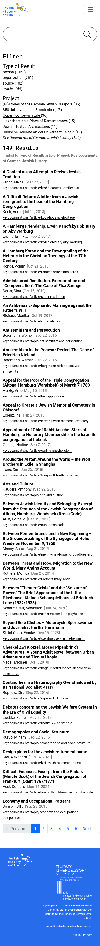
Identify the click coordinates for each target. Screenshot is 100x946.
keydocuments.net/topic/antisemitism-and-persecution (43, 341)
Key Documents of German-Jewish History (37, 138)
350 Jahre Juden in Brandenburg (30, 110)
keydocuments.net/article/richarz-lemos (32, 321)
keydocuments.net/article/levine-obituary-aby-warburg (42, 242)
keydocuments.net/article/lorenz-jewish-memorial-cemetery (46, 421)
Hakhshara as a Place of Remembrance (36, 121)
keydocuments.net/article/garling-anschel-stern (37, 450)
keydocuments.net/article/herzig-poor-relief (34, 396)
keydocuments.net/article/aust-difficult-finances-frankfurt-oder (48, 792)
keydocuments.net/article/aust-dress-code (33, 525)
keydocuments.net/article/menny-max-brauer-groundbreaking (48, 554)
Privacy (87, 934)
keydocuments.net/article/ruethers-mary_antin (36, 579)
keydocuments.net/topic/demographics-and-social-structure (46, 743)
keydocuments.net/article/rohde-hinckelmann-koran (40, 272)
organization (13, 77)
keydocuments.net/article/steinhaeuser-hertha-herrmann (44, 638)
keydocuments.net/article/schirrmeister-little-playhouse (43, 614)
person (9, 72)
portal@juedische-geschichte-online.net (69, 926)
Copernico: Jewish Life (22, 115)
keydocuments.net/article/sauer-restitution (34, 296)
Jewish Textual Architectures (27, 126)
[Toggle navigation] (90, 9)
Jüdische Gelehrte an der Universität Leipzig (39, 132)
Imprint (76, 934)
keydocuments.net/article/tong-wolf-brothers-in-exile (41, 475)
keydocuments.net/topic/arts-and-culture (33, 495)
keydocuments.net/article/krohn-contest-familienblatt (41, 188)
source (9, 83)
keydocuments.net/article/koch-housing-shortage (39, 217)
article (8, 89)
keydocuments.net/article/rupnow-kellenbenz (35, 698)
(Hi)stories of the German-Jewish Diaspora (38, 104)
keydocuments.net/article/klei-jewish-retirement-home (42, 763)
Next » (90, 828)
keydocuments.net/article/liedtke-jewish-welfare (37, 723)
